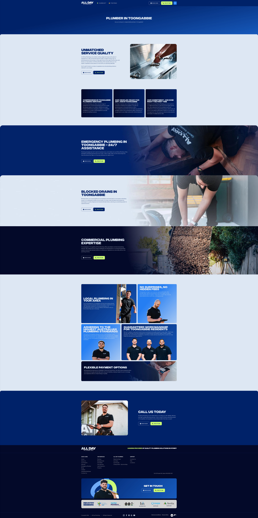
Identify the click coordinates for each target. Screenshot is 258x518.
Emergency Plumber (86, 466)
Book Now (155, 3)
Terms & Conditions (156, 514)
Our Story (115, 461)
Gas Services (100, 464)
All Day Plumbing (96, 515)
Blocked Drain (100, 461)
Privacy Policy (165, 514)
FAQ (131, 461)
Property (99, 468)
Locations (132, 462)
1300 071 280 (167, 3)
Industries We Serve (86, 471)
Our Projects (84, 462)
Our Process (116, 462)
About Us (83, 461)
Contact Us (84, 473)
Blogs (82, 468)
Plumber (99, 459)
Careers (83, 469)
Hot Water (99, 462)
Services (83, 464)
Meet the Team (117, 459)
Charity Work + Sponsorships (120, 464)
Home (82, 459)
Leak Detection (101, 466)
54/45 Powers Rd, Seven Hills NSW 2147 (163, 473)
